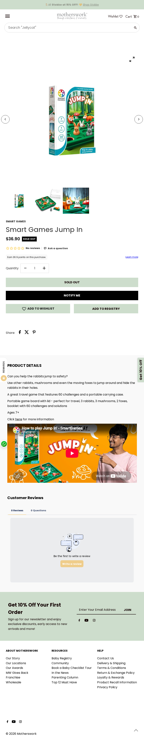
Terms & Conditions (111, 668)
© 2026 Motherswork (21, 734)
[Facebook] (79, 621)
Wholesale (13, 682)
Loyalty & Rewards (110, 677)
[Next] (138, 119)
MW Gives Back (17, 673)
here (18, 419)
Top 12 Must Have (64, 682)
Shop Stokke (91, 5)
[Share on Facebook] (20, 332)
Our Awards (14, 668)
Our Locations (16, 663)
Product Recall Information (117, 682)
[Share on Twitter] (27, 332)
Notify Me (72, 295)
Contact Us (105, 658)
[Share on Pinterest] (34, 332)
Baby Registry (62, 658)
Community (60, 663)
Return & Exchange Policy (116, 673)
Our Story (13, 658)
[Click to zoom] (132, 59)
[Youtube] (86, 621)
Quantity (12, 268)
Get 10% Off (140, 370)
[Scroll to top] (136, 730)
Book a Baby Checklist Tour (72, 668)
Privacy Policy (107, 687)
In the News (60, 673)
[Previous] (5, 119)
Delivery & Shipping (111, 663)
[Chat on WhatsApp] (4, 444)
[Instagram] (94, 621)
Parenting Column (65, 677)
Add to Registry (106, 309)
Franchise (13, 677)
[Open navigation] (29, 16)
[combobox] (67, 27)
